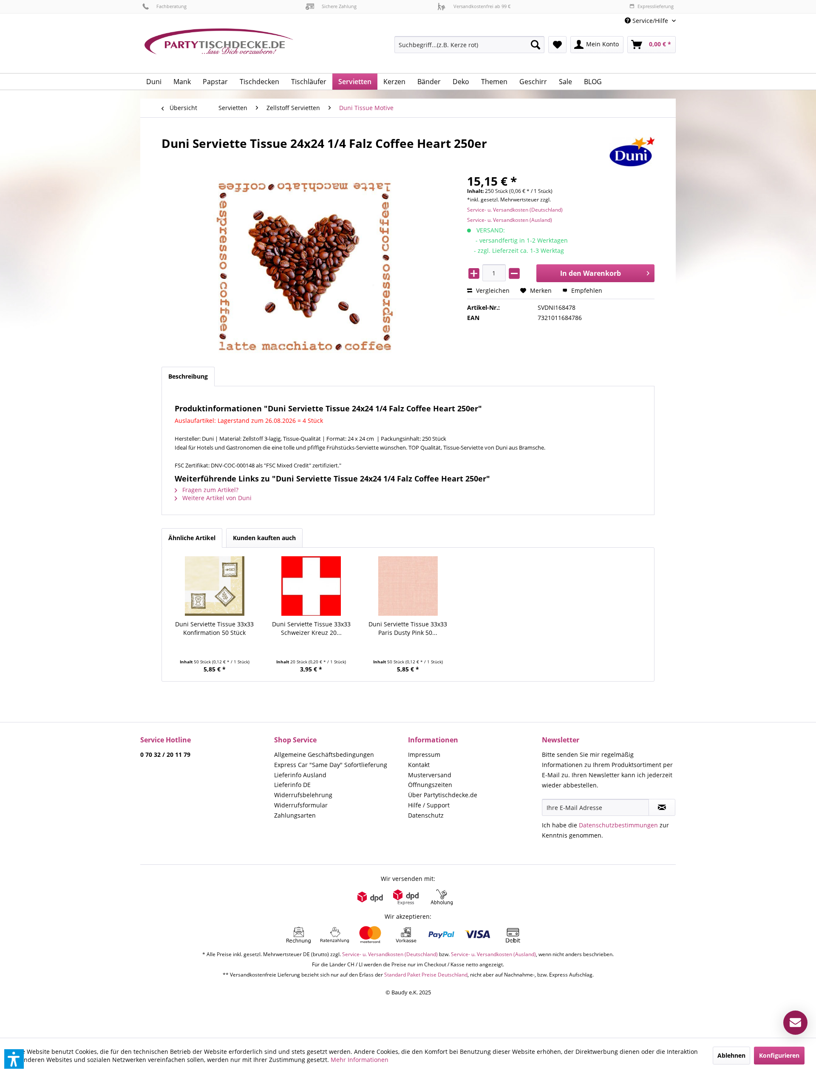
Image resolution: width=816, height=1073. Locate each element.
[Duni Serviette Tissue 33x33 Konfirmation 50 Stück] (214, 586)
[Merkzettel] (557, 44)
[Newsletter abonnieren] (662, 807)
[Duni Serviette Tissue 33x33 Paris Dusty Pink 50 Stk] (408, 586)
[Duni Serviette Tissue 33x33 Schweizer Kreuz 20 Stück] (311, 586)
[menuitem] (647, 20)
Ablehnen (731, 1055)
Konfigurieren (779, 1055)
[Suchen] (535, 44)
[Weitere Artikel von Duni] (631, 152)
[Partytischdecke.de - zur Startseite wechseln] (218, 47)
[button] (14, 1059)
